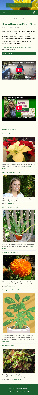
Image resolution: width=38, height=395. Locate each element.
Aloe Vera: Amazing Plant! (10, 207)
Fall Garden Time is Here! (10, 252)
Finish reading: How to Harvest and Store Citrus (16, 47)
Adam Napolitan (20, 391)
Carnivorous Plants (8, 345)
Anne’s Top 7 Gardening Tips (11, 172)
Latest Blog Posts (9, 129)
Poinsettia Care (7, 134)
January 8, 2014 (7, 27)
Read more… (10, 203)
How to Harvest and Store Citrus (19, 24)
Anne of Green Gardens (19, 5)
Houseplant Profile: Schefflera (11, 290)
